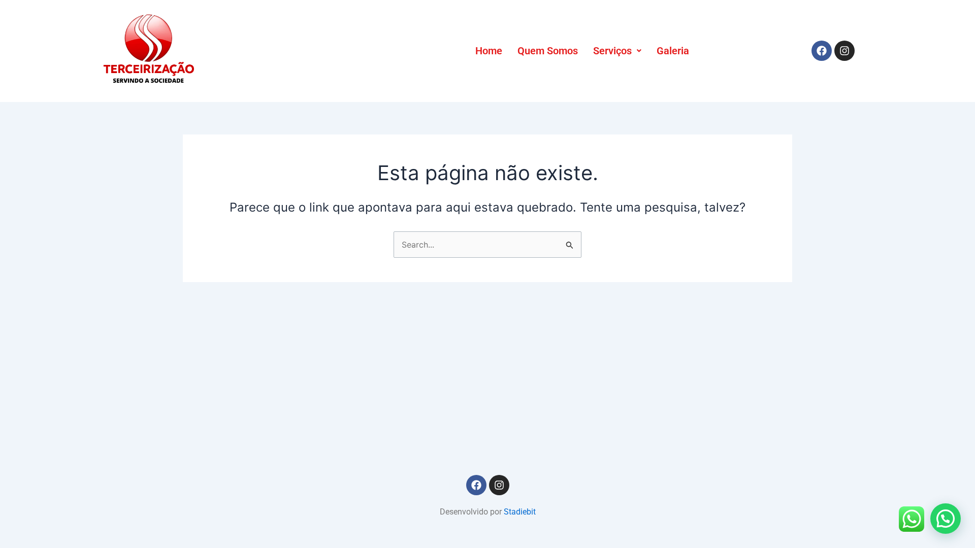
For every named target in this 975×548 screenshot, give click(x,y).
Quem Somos (547, 51)
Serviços (612, 51)
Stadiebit (520, 512)
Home (488, 51)
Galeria (673, 51)
